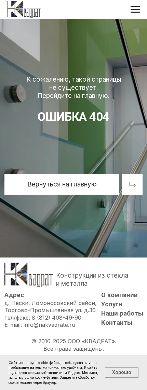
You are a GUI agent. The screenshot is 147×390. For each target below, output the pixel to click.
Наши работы (122, 313)
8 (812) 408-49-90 (56, 317)
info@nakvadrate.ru (49, 324)
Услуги (111, 304)
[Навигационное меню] (135, 9)
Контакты (116, 322)
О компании (119, 295)
